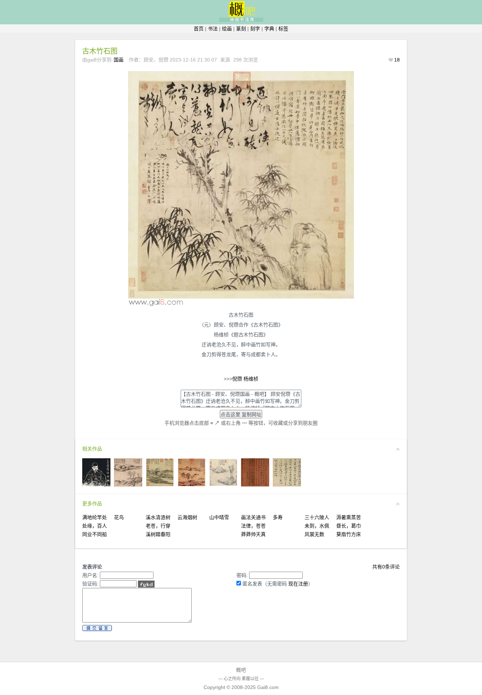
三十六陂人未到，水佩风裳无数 (317, 525)
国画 (118, 60)
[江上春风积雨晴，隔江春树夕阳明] (287, 485)
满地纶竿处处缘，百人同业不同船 (94, 525)
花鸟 (119, 517)
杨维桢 (250, 379)
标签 (283, 28)
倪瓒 (237, 379)
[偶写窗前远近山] (128, 485)
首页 (199, 28)
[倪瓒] (96, 485)
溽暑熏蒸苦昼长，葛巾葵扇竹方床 (348, 525)
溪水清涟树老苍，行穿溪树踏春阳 (158, 525)
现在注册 (298, 584)
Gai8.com (268, 687)
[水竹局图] (160, 485)
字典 (269, 28)
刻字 (255, 28)
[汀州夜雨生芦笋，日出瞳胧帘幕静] (255, 485)
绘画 (227, 28)
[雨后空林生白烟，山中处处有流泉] (223, 485)
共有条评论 (386, 567)
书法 (213, 28)
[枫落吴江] (191, 485)
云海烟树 (187, 517)
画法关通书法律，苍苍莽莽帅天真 (253, 525)
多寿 (278, 517)
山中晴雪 (219, 517)
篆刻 (241, 28)
